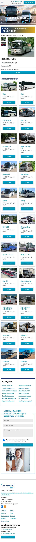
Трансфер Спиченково (8, 396)
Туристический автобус (8, 401)
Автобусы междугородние (9, 398)
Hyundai (5, 281)
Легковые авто (5, 521)
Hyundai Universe (8, 255)
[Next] (33, 48)
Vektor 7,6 (6, 361)
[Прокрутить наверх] (5, 538)
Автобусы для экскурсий (25, 385)
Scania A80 (6, 174)
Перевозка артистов (24, 393)
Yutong (23, 201)
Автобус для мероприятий (25, 401)
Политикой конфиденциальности (13, 439)
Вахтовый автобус (23, 398)
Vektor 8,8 (24, 361)
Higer (4, 94)
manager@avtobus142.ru (9, 533)
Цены (11, 513)
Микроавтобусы (5, 516)
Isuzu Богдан (7, 146)
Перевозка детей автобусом (9, 390)
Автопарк (3, 510)
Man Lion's (24, 120)
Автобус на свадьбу (7, 385)
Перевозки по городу (24, 388)
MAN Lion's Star (25, 255)
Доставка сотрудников (8, 393)
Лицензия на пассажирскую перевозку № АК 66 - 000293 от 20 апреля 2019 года (17, 493)
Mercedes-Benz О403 (25, 227)
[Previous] (8, 48)
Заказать (18, 72)
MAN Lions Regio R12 (26, 147)
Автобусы (3, 513)
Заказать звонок (29, 2)
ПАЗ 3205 (6, 227)
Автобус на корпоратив (8, 388)
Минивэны (3, 518)
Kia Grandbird (7, 120)
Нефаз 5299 (24, 335)
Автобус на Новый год (24, 390)
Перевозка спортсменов (25, 396)
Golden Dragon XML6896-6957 (7, 308)
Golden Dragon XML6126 (25, 308)
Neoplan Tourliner (26, 281)
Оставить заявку (18, 445)
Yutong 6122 (6, 335)
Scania (5, 201)
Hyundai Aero (25, 174)
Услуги (11, 510)
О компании (13, 518)
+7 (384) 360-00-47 (17, 1)
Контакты (12, 516)
